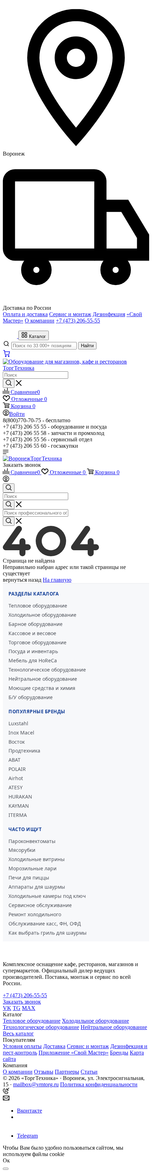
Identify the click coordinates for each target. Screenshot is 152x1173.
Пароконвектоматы (31, 841)
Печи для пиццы (28, 877)
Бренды (119, 1053)
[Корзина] (7, 355)
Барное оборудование (35, 624)
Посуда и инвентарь (33, 651)
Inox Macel (21, 732)
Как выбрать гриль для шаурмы (47, 932)
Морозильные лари (32, 868)
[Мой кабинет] (6, 480)
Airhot (15, 778)
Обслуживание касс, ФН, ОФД (44, 923)
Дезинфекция (109, 314)
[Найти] (8, 383)
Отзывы (43, 1072)
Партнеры (67, 1072)
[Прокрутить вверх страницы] (5, 1169)
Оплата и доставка (25, 314)
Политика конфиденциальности (99, 1084)
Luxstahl (18, 723)
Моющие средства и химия (41, 688)
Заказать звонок (22, 465)
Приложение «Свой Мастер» (74, 1053)
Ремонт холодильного (34, 914)
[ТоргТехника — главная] (10, 336)
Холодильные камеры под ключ (47, 896)
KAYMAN (18, 805)
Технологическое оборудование (47, 669)
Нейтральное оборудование (42, 678)
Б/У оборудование (30, 697)
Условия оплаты (22, 1046)
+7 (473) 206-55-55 (78, 321)
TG (17, 1008)
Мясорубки (21, 850)
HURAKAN (20, 796)
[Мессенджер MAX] (26, 1123)
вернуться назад (22, 580)
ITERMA (17, 815)
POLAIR (17, 769)
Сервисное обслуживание (40, 905)
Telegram (27, 1136)
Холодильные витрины (36, 859)
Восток (16, 741)
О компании (39, 321)
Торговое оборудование (37, 642)
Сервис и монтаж (70, 314)
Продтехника (24, 750)
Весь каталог (18, 1033)
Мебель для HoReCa (32, 660)
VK (7, 1008)
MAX (28, 1008)
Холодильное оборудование (42, 614)
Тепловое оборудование (37, 605)
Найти (87, 345)
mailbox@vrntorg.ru (36, 1084)
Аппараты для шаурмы (36, 886)
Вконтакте (29, 1111)
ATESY (15, 787)
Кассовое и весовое (32, 633)
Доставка (54, 1046)
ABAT (14, 759)
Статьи (89, 1072)
